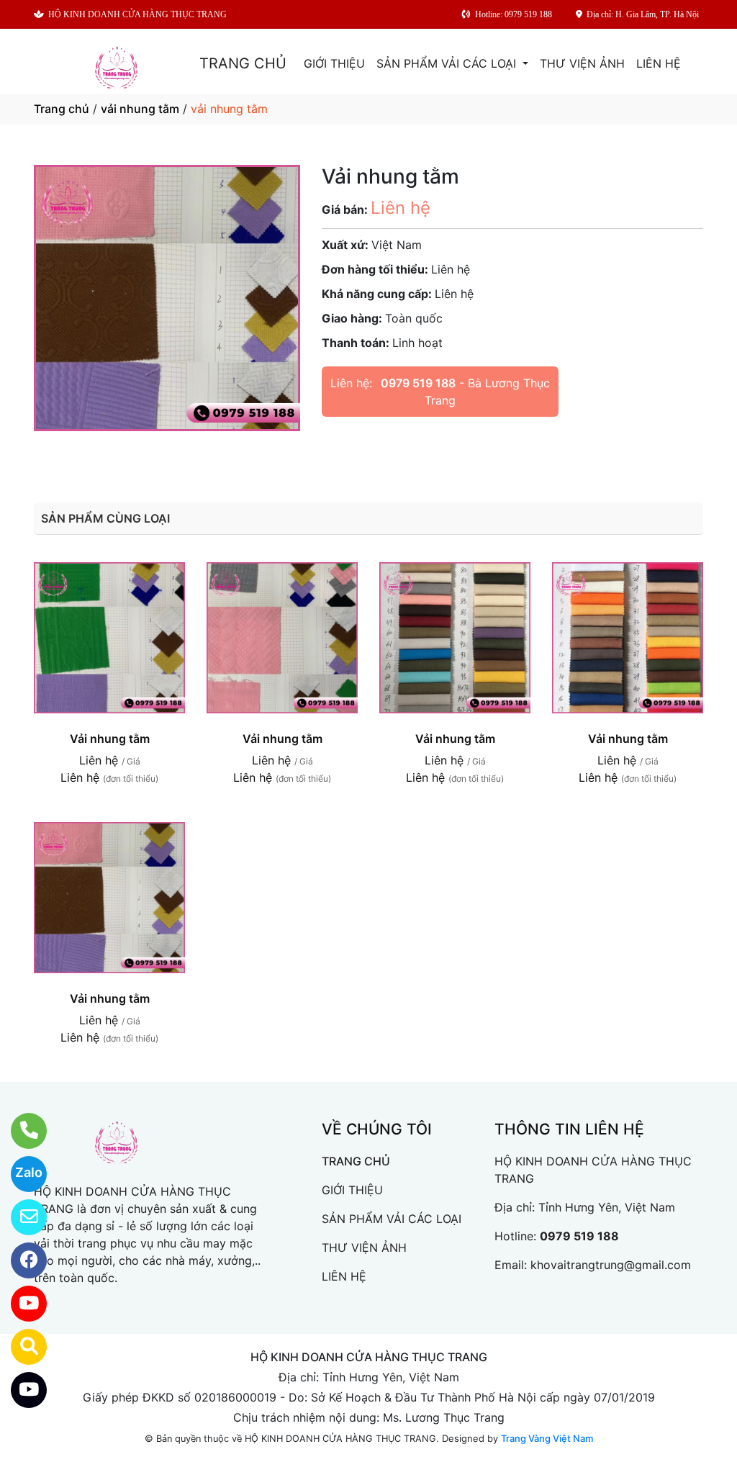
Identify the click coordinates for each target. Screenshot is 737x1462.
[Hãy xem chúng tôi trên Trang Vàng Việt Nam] (20, 1347)
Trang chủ (61, 108)
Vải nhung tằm (110, 738)
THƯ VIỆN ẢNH (582, 63)
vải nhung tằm (140, 108)
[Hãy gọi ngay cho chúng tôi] (20, 1131)
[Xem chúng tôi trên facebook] (20, 1260)
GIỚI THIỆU (334, 63)
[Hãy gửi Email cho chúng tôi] (20, 1217)
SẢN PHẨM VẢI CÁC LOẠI (448, 63)
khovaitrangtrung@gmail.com (610, 1265)
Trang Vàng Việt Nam (547, 1438)
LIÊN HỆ (658, 63)
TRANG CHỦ (242, 63)
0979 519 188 (418, 383)
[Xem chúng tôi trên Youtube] (20, 1303)
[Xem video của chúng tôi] (20, 1390)
